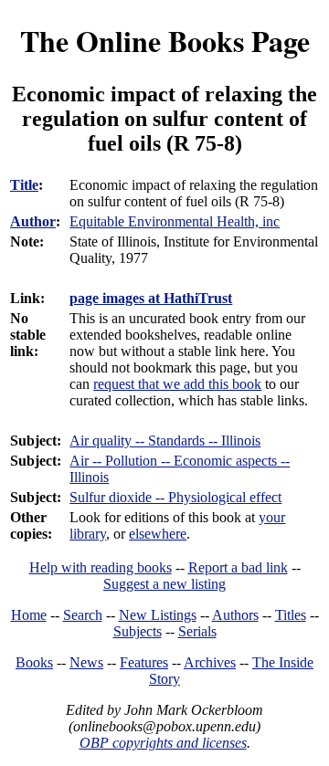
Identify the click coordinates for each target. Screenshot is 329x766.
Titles (290, 615)
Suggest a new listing (164, 584)
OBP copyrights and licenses (163, 742)
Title (24, 185)
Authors (235, 615)
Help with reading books (100, 567)
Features (144, 662)
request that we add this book (177, 384)
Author (33, 221)
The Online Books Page (165, 40)
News (86, 662)
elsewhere (157, 533)
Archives (210, 662)
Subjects (137, 631)
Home (29, 615)
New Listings (157, 615)
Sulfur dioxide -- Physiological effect (175, 497)
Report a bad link (238, 567)
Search (82, 615)
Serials (197, 631)
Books (34, 662)
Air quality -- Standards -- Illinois (164, 440)
